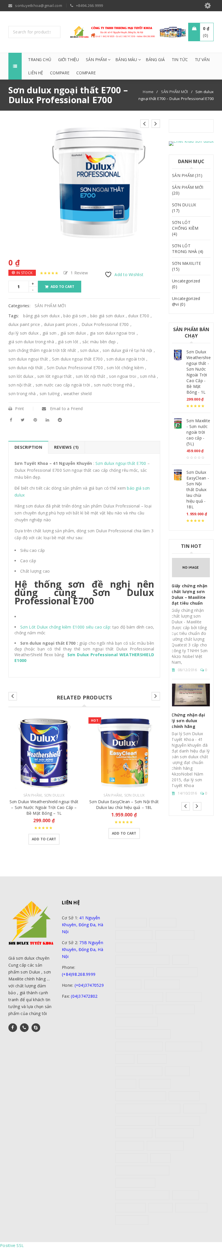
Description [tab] (28, 447)
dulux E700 (138, 315)
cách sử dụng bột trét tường (142, 959)
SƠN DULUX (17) (184, 207)
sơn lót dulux (20, 376)
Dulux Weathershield (136, 1021)
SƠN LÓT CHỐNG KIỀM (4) (185, 228)
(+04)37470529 (89, 985)
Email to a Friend (66, 408)
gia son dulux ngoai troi (112, 333)
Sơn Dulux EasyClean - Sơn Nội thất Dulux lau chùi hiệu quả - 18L (197, 489)
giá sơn (49, 333)
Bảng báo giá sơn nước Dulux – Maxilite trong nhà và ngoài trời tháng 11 (190, 676)
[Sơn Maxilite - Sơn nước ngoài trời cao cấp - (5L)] (178, 423)
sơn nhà (148, 376)
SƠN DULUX (54, 795)
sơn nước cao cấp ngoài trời (63, 385)
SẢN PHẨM (32, 795)
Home (148, 91)
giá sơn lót (68, 341)
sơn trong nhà (22, 393)
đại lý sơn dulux (23, 333)
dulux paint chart (162, 984)
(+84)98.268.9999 (78, 974)
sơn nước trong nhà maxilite (142, 1195)
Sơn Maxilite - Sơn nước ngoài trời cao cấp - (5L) (198, 432)
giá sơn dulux (73, 333)
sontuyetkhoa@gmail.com (87, 1014)
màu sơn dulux (155, 1083)
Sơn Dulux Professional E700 (75, 367)
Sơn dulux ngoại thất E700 (77, 359)
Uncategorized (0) (186, 283)
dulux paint (128, 984)
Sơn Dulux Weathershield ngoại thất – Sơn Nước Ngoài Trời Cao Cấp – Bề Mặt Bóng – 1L (44, 807)
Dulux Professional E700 (105, 324)
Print (19, 408)
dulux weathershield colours (143, 1034)
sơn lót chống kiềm (125, 367)
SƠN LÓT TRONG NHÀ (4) (187, 248)
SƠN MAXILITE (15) (186, 266)
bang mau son (131, 922)
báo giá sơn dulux (107, 315)
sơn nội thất (20, 385)
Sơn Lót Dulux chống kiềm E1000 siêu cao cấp (65, 627)
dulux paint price (24, 324)
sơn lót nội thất (90, 376)
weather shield (78, 393)
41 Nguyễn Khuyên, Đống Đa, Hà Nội (82, 924)
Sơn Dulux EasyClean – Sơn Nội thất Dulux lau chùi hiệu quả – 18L (124, 804)
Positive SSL (12, 1245)
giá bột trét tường (184, 1046)
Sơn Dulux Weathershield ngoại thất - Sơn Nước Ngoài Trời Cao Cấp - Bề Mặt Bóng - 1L (198, 372)
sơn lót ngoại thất (54, 376)
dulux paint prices (61, 324)
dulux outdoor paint (177, 972)
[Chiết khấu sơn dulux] (191, 143)
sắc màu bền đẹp (99, 341)
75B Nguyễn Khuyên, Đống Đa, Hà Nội (82, 949)
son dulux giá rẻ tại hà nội (127, 350)
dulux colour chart (134, 972)
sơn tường (50, 393)
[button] (44, 839)
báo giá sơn (74, 315)
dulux (180, 959)
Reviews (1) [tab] (66, 447)
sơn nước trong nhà (113, 385)
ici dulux (126, 1083)
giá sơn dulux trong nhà (31, 341)
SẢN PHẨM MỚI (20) (187, 190)
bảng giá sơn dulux (41, 315)
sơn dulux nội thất (25, 367)
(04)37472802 (84, 996)
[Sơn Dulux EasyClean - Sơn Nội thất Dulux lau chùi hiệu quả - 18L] (178, 475)
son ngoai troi (122, 376)
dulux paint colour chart (139, 997)
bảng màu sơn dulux (136, 947)
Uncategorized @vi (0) (186, 301)
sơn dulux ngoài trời (125, 359)
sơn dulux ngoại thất (28, 359)
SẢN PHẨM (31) (187, 175)
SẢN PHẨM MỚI (174, 91)
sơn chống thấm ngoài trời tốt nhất (42, 350)
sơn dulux (89, 350)
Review (79, 273)
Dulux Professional (175, 1009)
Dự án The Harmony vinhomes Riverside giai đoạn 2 (186, 602)
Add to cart (62, 286)
